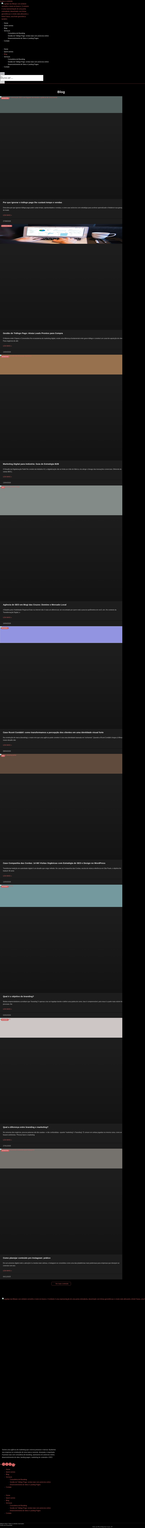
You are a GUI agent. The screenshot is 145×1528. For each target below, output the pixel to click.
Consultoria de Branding (16, 33)
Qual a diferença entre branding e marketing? (25, 1127)
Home (6, 23)
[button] (54, 45)
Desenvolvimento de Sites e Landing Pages (23, 38)
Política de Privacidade (6, 1525)
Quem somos (8, 25)
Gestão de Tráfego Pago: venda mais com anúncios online (28, 36)
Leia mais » (7, 215)
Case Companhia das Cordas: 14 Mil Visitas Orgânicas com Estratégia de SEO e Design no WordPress (54, 863)
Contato (6, 41)
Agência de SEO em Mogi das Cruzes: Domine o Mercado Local (34, 605)
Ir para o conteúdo (6, 1)
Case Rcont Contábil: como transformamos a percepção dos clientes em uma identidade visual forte (53, 732)
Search (2, 73)
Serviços (7, 31)
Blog (5, 28)
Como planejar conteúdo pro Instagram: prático (27, 1258)
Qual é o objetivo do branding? (18, 996)
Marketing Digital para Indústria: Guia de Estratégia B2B (31, 464)
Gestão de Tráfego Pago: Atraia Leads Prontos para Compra (33, 333)
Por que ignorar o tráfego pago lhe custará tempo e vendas (32, 202)
